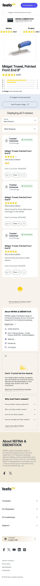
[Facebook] (3, 550)
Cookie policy (6, 570)
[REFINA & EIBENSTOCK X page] (10, 473)
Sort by (6, 119)
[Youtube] (14, 550)
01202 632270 (13, 329)
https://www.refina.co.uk (23, 21)
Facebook (11, 343)
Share (15, 175)
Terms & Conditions (8, 560)
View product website (12, 159)
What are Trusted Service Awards (18, 389)
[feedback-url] (11, 156)
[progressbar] (11, 82)
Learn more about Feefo (14, 426)
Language (12, 537)
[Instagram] (24, 550)
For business (28, 5)
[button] (20, 120)
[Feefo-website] (9, 5)
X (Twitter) (12, 347)
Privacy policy (6, 564)
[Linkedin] (19, 550)
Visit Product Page (18, 104)
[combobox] (20, 120)
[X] (8, 550)
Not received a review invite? (20, 302)
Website (11, 339)
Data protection (6, 567)
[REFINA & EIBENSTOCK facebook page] (4, 473)
